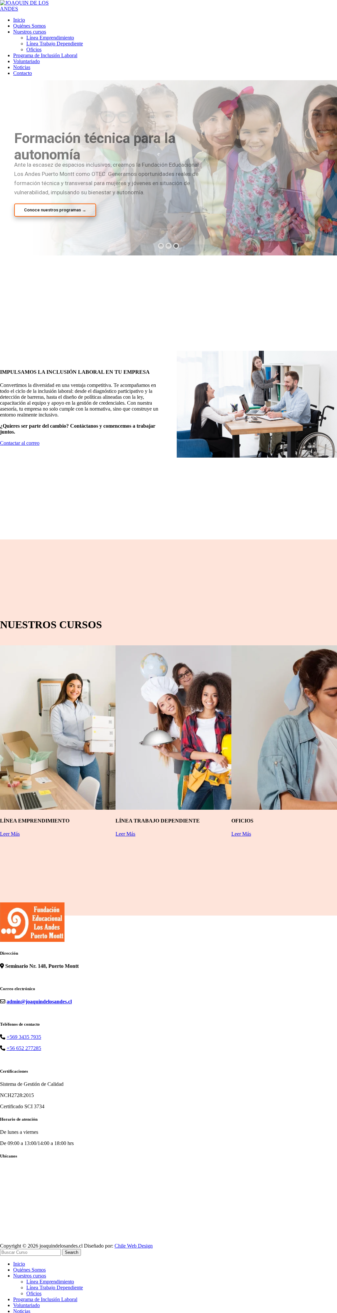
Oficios (33, 49)
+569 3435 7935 (24, 1037)
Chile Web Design (134, 1246)
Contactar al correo (19, 443)
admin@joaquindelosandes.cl (39, 1001)
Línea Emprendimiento (50, 37)
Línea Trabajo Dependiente (54, 43)
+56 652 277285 (24, 1048)
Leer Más (10, 834)
